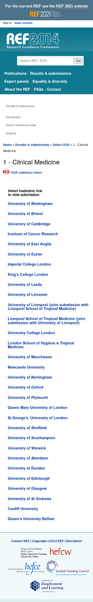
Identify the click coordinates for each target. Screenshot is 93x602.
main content (23, 22)
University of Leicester (28, 294)
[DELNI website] (46, 586)
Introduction (13, 117)
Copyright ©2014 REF (48, 541)
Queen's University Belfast (31, 518)
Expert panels (16, 81)
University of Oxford (25, 387)
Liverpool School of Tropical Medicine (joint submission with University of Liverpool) (46, 320)
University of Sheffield (27, 427)
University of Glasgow (27, 488)
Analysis (11, 133)
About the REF (17, 89)
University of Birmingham (30, 203)
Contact (54, 89)
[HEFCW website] (46, 552)
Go (78, 61)
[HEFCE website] (24, 568)
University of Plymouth (28, 397)
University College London (31, 332)
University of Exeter (25, 254)
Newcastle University (26, 367)
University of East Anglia (29, 243)
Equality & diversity (50, 81)
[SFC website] (67, 568)
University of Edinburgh (29, 478)
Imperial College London (29, 264)
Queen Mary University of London (37, 407)
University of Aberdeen (28, 457)
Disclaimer (74, 541)
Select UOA (61, 145)
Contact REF (20, 541)
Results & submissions (50, 73)
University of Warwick (27, 447)
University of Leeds (25, 284)
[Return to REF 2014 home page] (35, 41)
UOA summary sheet (26, 172)
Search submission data (21, 125)
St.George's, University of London (38, 417)
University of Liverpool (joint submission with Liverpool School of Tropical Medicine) (48, 306)
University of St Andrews (29, 498)
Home (7, 145)
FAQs (38, 89)
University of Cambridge (29, 223)
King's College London (28, 274)
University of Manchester (30, 356)
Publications (15, 73)
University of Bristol (25, 213)
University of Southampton (31, 437)
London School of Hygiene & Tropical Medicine (41, 344)
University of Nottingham (30, 377)
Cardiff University (23, 508)
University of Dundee (26, 468)
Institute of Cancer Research (33, 233)
